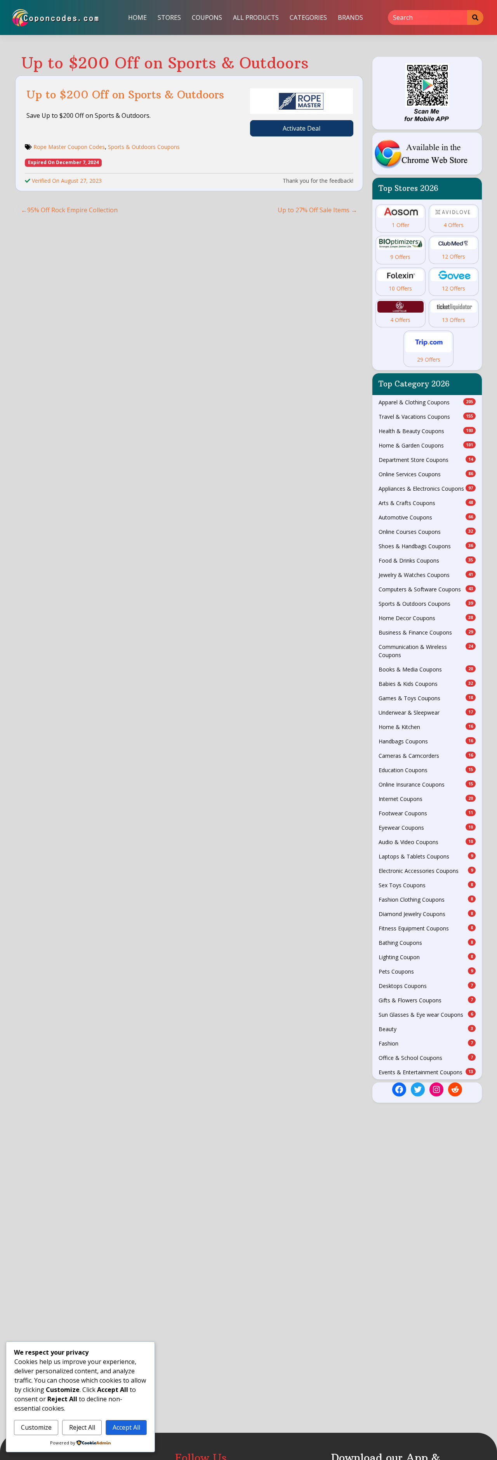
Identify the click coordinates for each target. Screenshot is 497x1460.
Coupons (207, 17)
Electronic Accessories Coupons (426, 870)
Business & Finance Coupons (426, 632)
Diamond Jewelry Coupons (426, 914)
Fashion (426, 1043)
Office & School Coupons (426, 1057)
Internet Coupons (426, 799)
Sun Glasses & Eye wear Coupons (426, 1014)
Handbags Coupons (426, 741)
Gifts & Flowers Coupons (426, 1000)
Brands (350, 17)
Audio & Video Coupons (426, 842)
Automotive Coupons (426, 517)
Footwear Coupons (426, 813)
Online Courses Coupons (426, 531)
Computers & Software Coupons (426, 589)
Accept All (126, 1427)
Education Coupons (426, 770)
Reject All (82, 1427)
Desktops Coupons (426, 986)
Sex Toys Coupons (426, 885)
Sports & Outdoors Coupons (144, 146)
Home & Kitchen (426, 727)
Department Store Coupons (426, 459)
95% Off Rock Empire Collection (72, 210)
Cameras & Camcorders (426, 755)
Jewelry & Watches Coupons (426, 575)
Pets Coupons (426, 971)
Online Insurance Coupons (426, 784)
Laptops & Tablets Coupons (426, 856)
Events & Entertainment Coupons (426, 1072)
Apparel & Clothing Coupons (426, 402)
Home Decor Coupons (426, 618)
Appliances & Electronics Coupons (426, 488)
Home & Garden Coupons (426, 445)
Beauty (426, 1029)
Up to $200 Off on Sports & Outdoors (125, 94)
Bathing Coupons (426, 942)
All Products (256, 17)
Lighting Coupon (426, 957)
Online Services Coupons (426, 474)
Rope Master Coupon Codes (69, 146)
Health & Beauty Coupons (426, 431)
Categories (308, 17)
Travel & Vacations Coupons (426, 416)
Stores (169, 17)
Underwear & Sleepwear (426, 712)
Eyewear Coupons (426, 827)
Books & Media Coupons (426, 669)
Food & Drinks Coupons (426, 560)
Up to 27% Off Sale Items (313, 210)
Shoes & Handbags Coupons (426, 546)
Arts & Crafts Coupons (426, 503)
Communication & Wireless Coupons (426, 651)
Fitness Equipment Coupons (426, 928)
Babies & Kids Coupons (426, 683)
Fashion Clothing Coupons (426, 899)
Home (137, 17)
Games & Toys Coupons (426, 698)
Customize (36, 1427)
